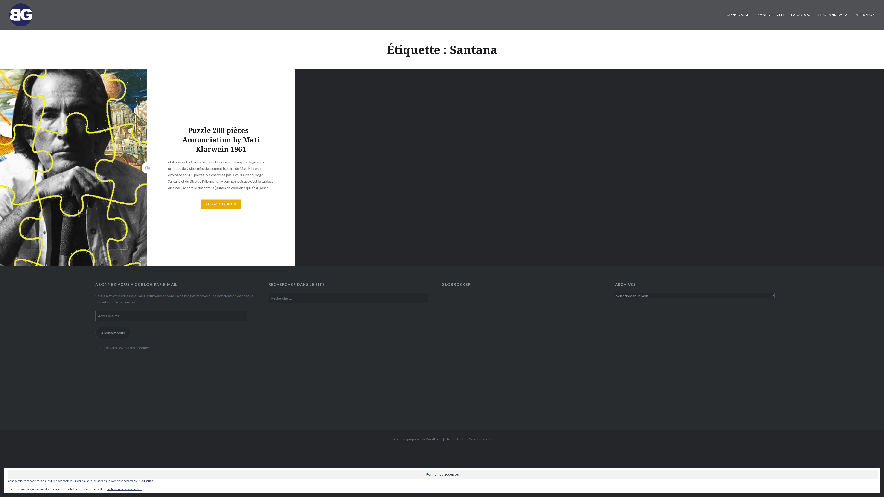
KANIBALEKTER (771, 15)
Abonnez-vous (113, 333)
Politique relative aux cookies (124, 489)
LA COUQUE (802, 15)
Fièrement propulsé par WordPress (417, 439)
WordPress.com (480, 439)
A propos (865, 15)
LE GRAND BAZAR (834, 15)
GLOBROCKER (739, 15)
